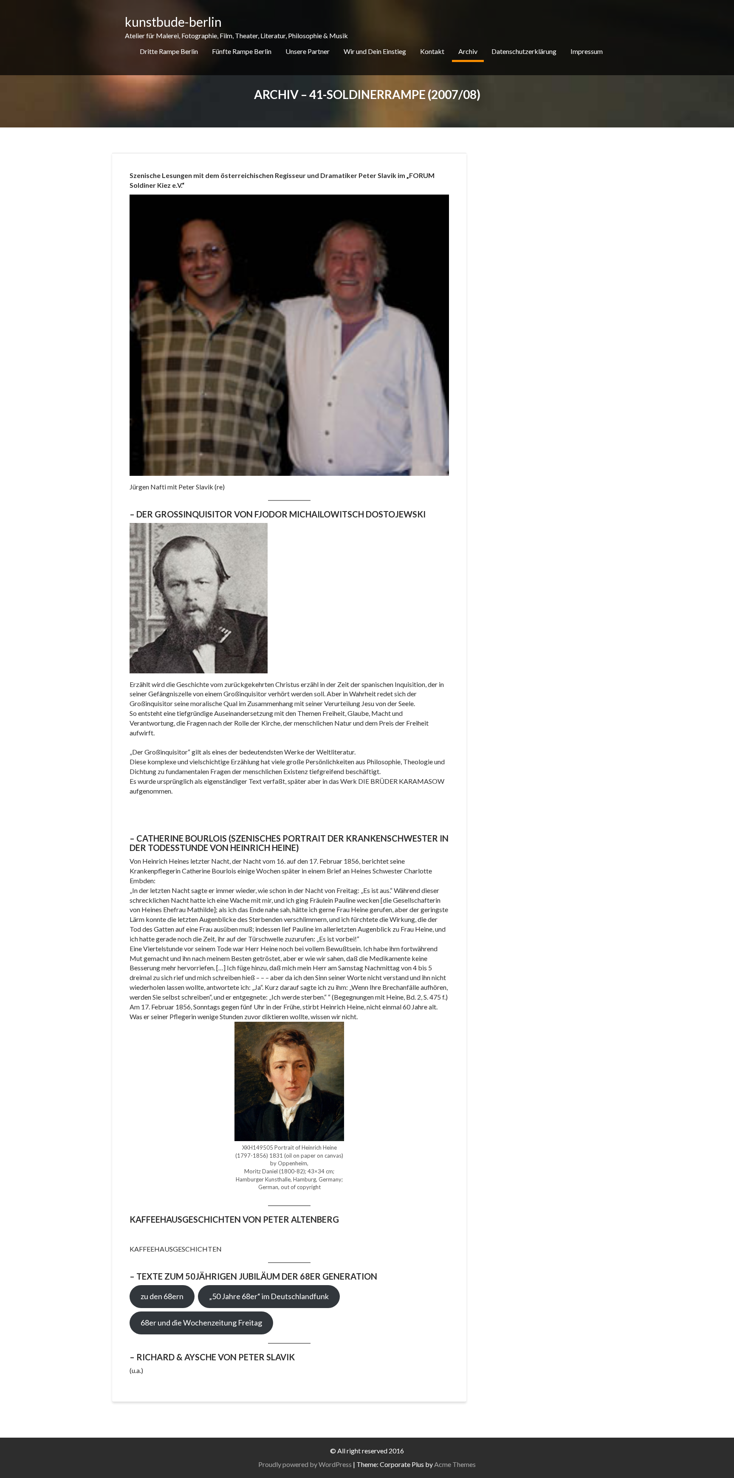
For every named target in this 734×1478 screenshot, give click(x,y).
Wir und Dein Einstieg (375, 51)
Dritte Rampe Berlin (169, 51)
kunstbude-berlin (173, 21)
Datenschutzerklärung (523, 51)
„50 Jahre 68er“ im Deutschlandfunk (269, 1296)
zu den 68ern (162, 1296)
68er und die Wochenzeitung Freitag (201, 1322)
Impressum (586, 51)
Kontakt (432, 51)
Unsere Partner (307, 51)
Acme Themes (455, 1464)
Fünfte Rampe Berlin (241, 51)
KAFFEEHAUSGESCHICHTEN (176, 1249)
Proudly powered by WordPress (305, 1464)
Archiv (467, 51)
